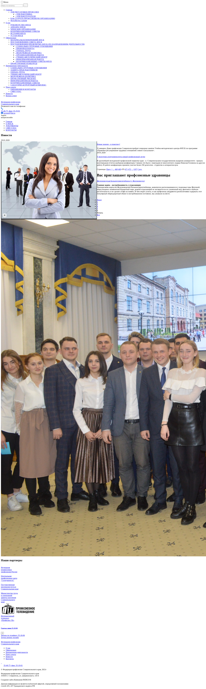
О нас (8, 23)
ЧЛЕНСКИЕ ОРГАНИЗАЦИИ (23, 29)
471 (126, 169)
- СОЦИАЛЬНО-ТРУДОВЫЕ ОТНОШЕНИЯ (34, 46)
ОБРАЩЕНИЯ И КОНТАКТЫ (23, 89)
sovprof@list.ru (9, 113)
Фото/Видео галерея (18, 21)
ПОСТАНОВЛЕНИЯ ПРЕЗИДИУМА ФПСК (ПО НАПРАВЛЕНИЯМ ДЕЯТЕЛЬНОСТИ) (47, 44)
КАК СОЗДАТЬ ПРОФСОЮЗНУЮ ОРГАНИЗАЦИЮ (32, 18)
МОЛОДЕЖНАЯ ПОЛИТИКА (23, 76)
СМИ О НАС (15, 91)
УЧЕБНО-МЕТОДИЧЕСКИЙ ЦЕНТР (25, 74)
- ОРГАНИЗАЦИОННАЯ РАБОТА (29, 55)
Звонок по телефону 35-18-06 (13, 635)
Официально (11, 38)
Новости (9, 94)
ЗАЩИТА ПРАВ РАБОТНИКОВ (24, 70)
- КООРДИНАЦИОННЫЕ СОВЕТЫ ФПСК (33, 61)
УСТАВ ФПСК (16, 36)
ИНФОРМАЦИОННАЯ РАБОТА (24, 81)
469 (119, 169)
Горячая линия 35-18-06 (9, 628)
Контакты (10, 659)
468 (116, 169)
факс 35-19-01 (14, 111)
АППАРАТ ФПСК (18, 27)
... (113, 169)
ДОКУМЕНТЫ (12, 126)
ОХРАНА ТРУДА (17, 72)
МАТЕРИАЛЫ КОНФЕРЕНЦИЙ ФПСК (27, 40)
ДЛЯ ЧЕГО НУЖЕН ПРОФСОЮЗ (24, 12)
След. (140, 169)
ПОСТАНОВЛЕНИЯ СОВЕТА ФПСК (26, 42)
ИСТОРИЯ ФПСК (18, 33)
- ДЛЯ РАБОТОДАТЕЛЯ (25, 16)
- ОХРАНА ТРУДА (23, 51)
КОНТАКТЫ (11, 130)
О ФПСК (9, 124)
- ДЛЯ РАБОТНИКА (23, 14)
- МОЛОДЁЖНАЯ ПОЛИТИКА (28, 53)
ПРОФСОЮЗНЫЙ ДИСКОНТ (23, 79)
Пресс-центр (11, 87)
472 (129, 169)
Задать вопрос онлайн (10, 638)
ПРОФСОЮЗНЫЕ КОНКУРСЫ (23, 64)
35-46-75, (5, 111)
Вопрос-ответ (11, 96)
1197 (135, 169)
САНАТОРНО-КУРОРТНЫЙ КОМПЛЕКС (28, 85)
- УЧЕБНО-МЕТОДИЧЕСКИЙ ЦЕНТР (31, 57)
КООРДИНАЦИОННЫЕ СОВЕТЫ (25, 31)
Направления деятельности (17, 66)
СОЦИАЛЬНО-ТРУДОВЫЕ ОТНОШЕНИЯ (28, 68)
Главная (9, 10)
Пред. (108, 169)
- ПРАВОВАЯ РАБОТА (24, 48)
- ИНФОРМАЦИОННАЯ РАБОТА (29, 59)
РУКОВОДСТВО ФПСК (20, 25)
